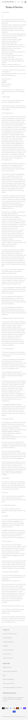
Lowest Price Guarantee (10, 671)
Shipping (5, 645)
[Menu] (25, 2)
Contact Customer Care (10, 633)
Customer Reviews (8, 650)
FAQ (4, 675)
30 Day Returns (7, 637)
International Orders (9, 683)
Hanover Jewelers (10, 716)
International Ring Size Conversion (13, 687)
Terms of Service (8, 658)
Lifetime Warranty (8, 641)
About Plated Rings (8, 679)
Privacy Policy (7, 654)
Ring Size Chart (7, 667)
